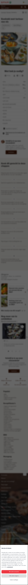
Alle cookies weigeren (14, 575)
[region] (14, 565)
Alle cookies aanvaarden (14, 571)
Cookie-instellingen (14, 579)
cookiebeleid (10, 567)
